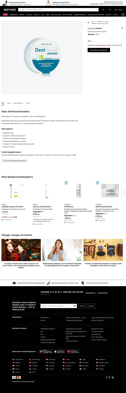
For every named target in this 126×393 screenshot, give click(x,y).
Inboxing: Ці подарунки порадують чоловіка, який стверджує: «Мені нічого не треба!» (103, 264)
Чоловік (90, 306)
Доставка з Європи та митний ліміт (75, 337)
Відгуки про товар (97, 329)
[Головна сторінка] (88, 22)
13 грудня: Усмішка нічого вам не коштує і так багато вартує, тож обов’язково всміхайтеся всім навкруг (21, 265)
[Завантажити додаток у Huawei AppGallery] (73, 351)
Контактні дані (102, 293)
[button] (42, 57)
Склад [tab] (9, 103)
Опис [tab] (2, 103)
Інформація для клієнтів (74, 329)
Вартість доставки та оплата (113, 2)
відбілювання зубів (102, 21)
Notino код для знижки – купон (76, 317)
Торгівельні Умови (72, 341)
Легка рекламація (97, 337)
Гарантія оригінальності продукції (102, 317)
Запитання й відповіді (47, 342)
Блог (42, 331)
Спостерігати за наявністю (99, 50)
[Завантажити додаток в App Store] (59, 351)
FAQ (41, 334)
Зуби (93, 21)
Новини (42, 337)
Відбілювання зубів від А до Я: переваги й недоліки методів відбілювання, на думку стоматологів (62, 264)
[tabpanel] (42, 139)
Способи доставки (97, 331)
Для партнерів (96, 334)
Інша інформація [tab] (18, 103)
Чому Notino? (44, 317)
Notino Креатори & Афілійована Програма (76, 332)
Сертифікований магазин (74, 320)
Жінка (82, 306)
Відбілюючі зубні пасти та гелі (100, 23)
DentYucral (91, 28)
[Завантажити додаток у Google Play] (45, 351)
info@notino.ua (90, 293)
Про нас (43, 320)
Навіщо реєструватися (47, 340)
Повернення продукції (47, 329)
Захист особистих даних (99, 340)
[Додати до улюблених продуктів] (122, 28)
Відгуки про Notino (97, 320)
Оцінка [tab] (28, 103)
